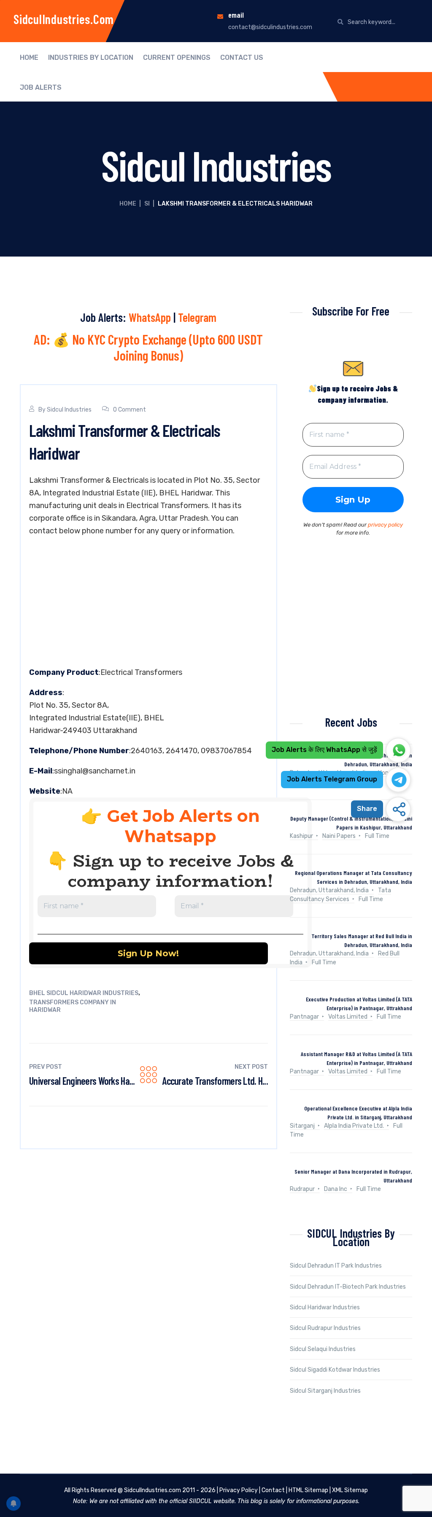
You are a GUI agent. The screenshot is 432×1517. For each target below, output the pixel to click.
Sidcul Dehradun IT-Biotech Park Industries (348, 1286)
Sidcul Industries (69, 409)
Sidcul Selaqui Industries (323, 1349)
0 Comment (129, 409)
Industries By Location (90, 58)
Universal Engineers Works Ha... (82, 1081)
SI (147, 203)
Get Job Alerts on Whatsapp (183, 825)
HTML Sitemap (308, 1490)
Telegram (197, 317)
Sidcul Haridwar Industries (325, 1307)
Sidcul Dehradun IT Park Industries (336, 1265)
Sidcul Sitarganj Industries (325, 1391)
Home (29, 58)
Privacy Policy (238, 1490)
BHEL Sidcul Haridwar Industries (83, 993)
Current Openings (177, 58)
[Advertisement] (148, 604)
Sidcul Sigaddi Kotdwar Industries (335, 1369)
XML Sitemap (350, 1490)
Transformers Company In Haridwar (72, 1006)
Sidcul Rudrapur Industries (325, 1328)
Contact (273, 1490)
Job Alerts (41, 88)
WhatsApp (150, 317)
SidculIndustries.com (64, 19)
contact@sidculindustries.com (270, 27)
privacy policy (385, 525)
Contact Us (241, 58)
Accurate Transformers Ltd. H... (215, 1081)
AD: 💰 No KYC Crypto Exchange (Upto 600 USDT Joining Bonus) (148, 347)
